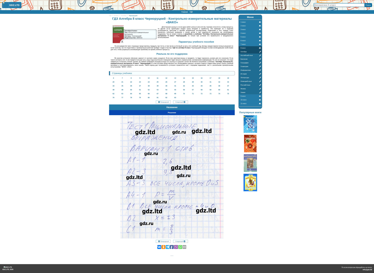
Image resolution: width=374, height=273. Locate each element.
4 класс (243, 33)
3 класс (243, 29)
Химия (243, 92)
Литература (245, 77)
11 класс (244, 103)
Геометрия (244, 66)
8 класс (116, 15)
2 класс (243, 26)
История (244, 74)
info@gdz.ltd (367, 269)
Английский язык (247, 55)
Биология (244, 59)
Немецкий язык (246, 81)
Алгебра (123, 15)
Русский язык (245, 85)
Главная (184, 12)
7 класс (243, 44)
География (244, 63)
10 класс (244, 100)
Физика (243, 89)
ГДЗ (191, 12)
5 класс (243, 37)
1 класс (243, 22)
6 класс (243, 40)
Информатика (246, 70)
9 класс (243, 96)
